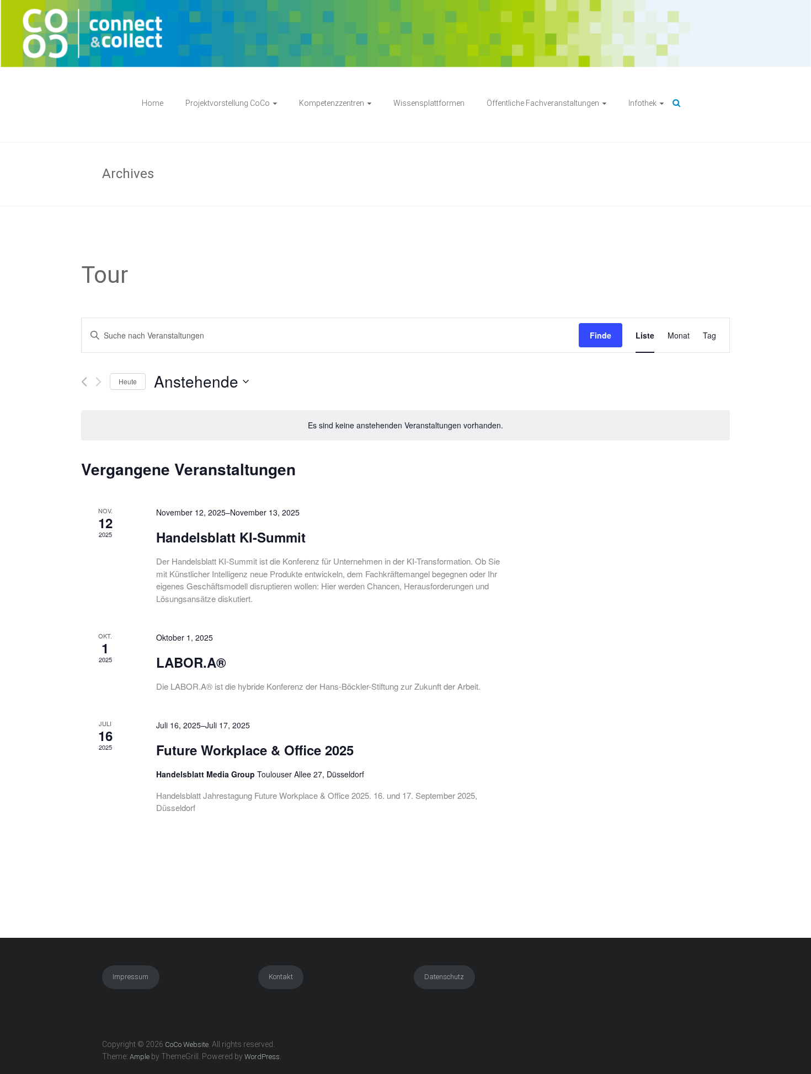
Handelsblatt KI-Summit (231, 537)
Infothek (642, 103)
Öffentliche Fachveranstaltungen (543, 103)
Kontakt (281, 977)
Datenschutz (444, 977)
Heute (128, 381)
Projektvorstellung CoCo (227, 103)
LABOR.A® (191, 662)
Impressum (130, 977)
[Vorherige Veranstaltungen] (84, 382)
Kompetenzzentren (331, 103)
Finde (600, 335)
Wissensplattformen (429, 103)
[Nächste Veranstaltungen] (98, 382)
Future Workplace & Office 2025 (255, 749)
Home (152, 103)
